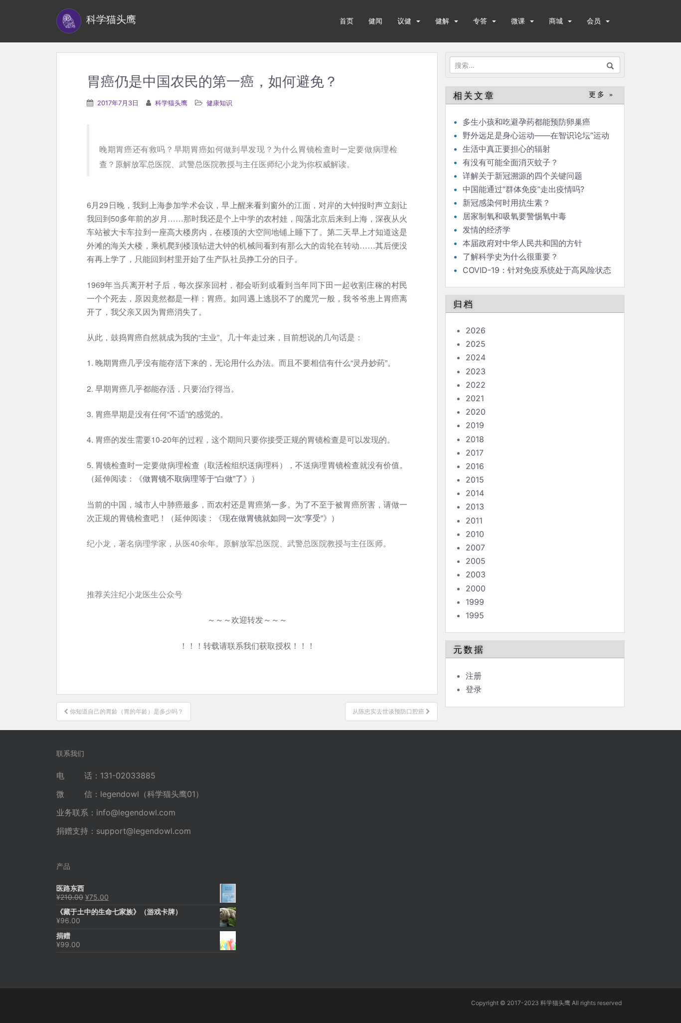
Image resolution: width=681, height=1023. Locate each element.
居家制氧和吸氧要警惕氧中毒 (514, 216)
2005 (476, 561)
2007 (475, 547)
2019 (475, 425)
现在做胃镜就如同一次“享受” (272, 517)
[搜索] (610, 64)
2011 (474, 520)
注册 (474, 676)
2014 (475, 493)
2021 (475, 398)
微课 (518, 20)
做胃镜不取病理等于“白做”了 (193, 478)
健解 (442, 20)
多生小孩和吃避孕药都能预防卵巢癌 (526, 122)
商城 (556, 20)
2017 (475, 453)
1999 (475, 602)
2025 (476, 344)
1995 (475, 615)
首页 (346, 20)
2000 (476, 588)
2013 (475, 507)
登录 (474, 689)
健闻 (375, 20)
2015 (475, 480)
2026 (476, 330)
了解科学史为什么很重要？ (510, 256)
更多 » (601, 94)
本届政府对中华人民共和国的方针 (522, 243)
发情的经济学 (487, 230)
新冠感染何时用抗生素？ (506, 203)
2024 (476, 357)
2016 (475, 466)
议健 (404, 20)
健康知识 (219, 103)
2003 (476, 574)
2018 (475, 439)
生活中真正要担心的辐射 (506, 149)
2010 (475, 534)
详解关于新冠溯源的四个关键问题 (522, 176)
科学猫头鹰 (171, 103)
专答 (480, 20)
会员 (594, 20)
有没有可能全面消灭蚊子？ (510, 162)
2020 (476, 412)
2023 (476, 371)
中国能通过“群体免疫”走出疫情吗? (523, 189)
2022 (476, 385)
